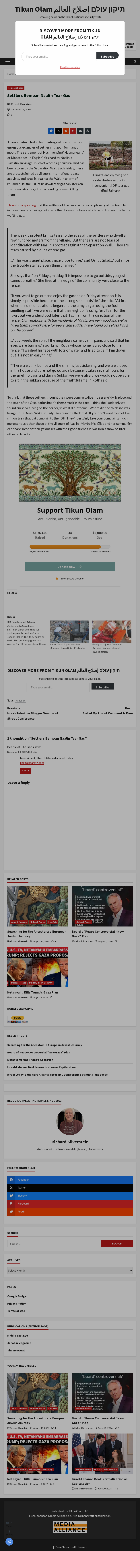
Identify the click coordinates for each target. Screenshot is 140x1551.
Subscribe (107, 56)
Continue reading (70, 66)
